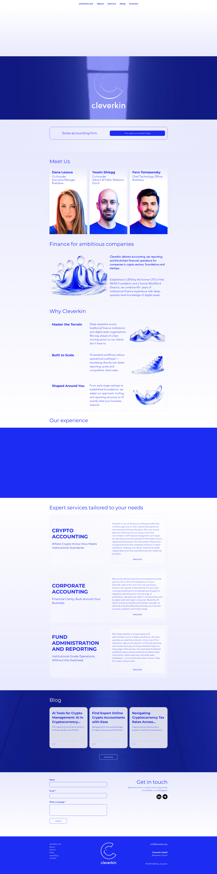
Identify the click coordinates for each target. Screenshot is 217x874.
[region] (68, 200)
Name (52, 779)
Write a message (57, 802)
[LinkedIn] (158, 796)
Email (52, 791)
